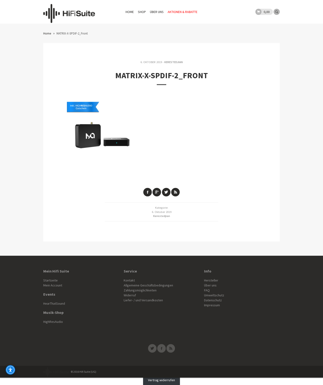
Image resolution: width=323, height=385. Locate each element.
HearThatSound (54, 303)
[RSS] (170, 348)
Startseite (50, 280)
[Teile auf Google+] (157, 192)
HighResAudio (53, 322)
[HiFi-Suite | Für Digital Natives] (69, 12)
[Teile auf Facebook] (147, 192)
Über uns (157, 12)
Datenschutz (213, 300)
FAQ (207, 290)
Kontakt (129, 280)
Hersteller (211, 280)
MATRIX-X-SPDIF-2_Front (161, 75)
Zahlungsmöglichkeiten (140, 290)
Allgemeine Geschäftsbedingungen (148, 285)
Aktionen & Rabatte (182, 12)
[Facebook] (161, 348)
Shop (142, 12)
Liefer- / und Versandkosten (143, 300)
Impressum (212, 305)
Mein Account (52, 285)
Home (130, 12)
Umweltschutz (214, 295)
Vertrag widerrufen (161, 380)
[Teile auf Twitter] (166, 192)
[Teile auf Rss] (175, 192)
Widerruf (130, 295)
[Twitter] (152, 348)
